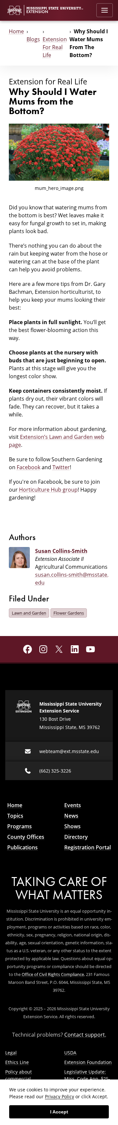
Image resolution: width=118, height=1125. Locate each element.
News (71, 815)
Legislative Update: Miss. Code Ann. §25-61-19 (87, 1079)
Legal (11, 1052)
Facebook (28, 467)
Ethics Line (17, 1062)
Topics (15, 815)
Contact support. (85, 1034)
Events (72, 805)
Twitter (61, 467)
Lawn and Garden (29, 613)
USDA (70, 1052)
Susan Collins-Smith (61, 551)
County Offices (25, 836)
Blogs (33, 39)
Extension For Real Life (55, 47)
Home (16, 31)
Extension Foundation (88, 1062)
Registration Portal (87, 847)
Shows (72, 826)
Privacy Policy (59, 1096)
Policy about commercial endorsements (21, 1079)
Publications (22, 847)
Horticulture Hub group (48, 489)
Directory (76, 836)
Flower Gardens (68, 613)
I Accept (59, 1111)
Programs (19, 826)
